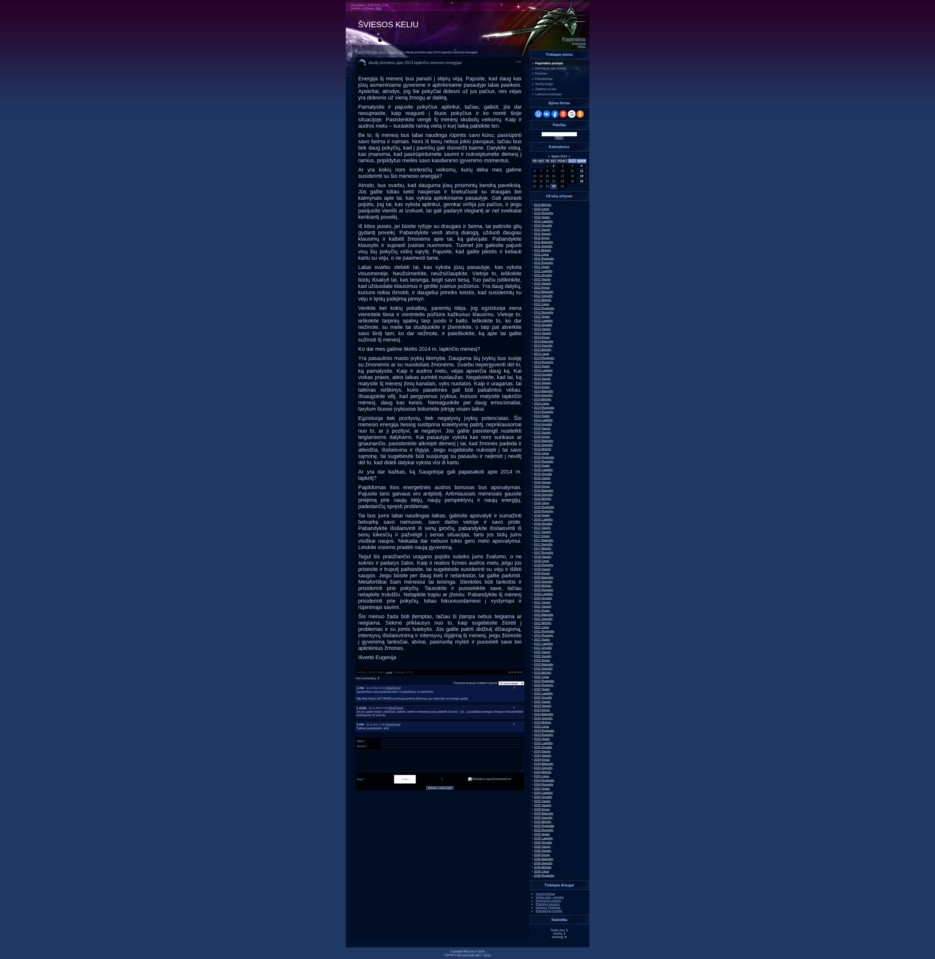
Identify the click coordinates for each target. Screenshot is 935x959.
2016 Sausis (542, 478)
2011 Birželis (542, 250)
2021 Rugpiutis (544, 631)
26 (581, 181)
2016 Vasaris (542, 482)
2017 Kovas (542, 536)
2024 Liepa (541, 776)
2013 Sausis (542, 329)
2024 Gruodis (543, 797)
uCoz (487, 955)
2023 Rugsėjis (543, 735)
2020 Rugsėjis (543, 590)
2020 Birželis (542, 586)
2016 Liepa (541, 503)
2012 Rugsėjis (543, 312)
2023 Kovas (542, 710)
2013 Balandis (543, 341)
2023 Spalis (542, 739)
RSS (378, 8)
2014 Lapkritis (543, 420)
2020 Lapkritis (543, 594)
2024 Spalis (542, 788)
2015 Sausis (542, 428)
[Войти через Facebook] (555, 114)
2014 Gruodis (543, 424)
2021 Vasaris (542, 606)
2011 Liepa (541, 254)
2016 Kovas (542, 486)
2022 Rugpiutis (544, 681)
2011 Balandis (543, 242)
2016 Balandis (543, 490)
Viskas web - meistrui (550, 897)
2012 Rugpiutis (544, 308)
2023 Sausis (542, 701)
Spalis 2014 (559, 156)
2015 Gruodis (543, 474)
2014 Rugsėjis (543, 412)
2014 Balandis (543, 391)
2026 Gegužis (543, 863)
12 (581, 171)
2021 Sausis (542, 602)
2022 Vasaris (542, 656)
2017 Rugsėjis (543, 552)
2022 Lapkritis (543, 693)
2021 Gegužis (543, 619)
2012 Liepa (541, 304)
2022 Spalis (542, 689)
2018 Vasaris (542, 557)
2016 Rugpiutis (544, 507)
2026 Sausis (542, 846)
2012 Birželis (542, 300)
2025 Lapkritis (543, 838)
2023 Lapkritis (543, 743)
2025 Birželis (542, 822)
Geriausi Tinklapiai (548, 907)
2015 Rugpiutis (544, 457)
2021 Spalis (542, 639)
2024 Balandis (543, 764)
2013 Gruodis (543, 374)
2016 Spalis (542, 515)
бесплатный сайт (469, 955)
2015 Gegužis (543, 445)
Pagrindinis (574, 39)
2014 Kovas (542, 387)
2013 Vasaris (542, 333)
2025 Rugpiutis (544, 826)
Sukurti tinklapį (545, 894)
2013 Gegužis (543, 345)
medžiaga (393, 688)
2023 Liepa (541, 726)
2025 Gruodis (543, 842)
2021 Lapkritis (543, 644)
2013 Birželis (542, 349)
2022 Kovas (542, 660)
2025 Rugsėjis (543, 830)
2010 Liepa (541, 209)
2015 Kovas (542, 436)
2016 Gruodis (543, 523)
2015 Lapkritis (543, 470)
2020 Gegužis (543, 581)
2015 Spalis (542, 465)
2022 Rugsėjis (543, 685)
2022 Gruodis (543, 697)
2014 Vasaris (542, 383)
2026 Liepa (541, 871)
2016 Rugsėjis (543, 511)
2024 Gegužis (543, 768)
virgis (389, 672)
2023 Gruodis (543, 747)
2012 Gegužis (543, 296)
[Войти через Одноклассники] (580, 114)
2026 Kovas (542, 855)
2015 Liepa (541, 453)
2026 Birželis (542, 867)
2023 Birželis (542, 722)
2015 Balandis (543, 441)
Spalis (392, 52)
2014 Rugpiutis (544, 407)
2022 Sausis (542, 652)
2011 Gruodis (543, 275)
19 (581, 176)
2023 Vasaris (542, 706)
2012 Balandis (543, 292)
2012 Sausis (542, 279)
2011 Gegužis (543, 246)
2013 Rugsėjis (543, 362)
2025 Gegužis (543, 817)
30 (401, 52)
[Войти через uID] (538, 114)
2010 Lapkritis (543, 221)
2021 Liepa (541, 627)
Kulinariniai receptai (549, 911)
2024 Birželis (542, 772)
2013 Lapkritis (543, 370)
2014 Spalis (542, 416)
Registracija (579, 43)
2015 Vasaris (542, 432)
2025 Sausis (542, 801)
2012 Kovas (542, 287)
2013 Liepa (541, 354)
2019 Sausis (542, 569)
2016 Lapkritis (543, 519)
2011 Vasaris (542, 234)
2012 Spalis (542, 316)
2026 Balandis (543, 859)
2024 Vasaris (542, 755)
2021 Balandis (543, 615)
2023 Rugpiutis (544, 730)
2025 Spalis (542, 834)
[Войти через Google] (572, 114)
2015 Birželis (542, 449)
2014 (381, 52)
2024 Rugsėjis (543, 784)
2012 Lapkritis (543, 321)
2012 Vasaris (542, 283)
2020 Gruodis (543, 598)
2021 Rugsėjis (543, 635)
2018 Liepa (541, 561)
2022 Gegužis (543, 668)
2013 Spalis (542, 366)
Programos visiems (548, 900)
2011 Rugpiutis (544, 258)
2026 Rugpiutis (544, 875)
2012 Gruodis (543, 325)
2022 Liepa (541, 677)
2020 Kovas (542, 573)
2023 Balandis (543, 714)
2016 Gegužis (543, 494)
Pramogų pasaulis (548, 904)
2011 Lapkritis (543, 271)
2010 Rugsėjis (543, 213)
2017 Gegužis (543, 544)
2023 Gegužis (543, 718)
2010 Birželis (542, 205)
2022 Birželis (542, 672)
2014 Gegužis (543, 395)
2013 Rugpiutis (544, 358)
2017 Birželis (542, 548)
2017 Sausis (542, 528)
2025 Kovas (542, 809)
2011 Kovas (542, 238)
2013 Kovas (542, 337)
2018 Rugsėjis (543, 565)
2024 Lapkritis (543, 793)
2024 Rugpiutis (544, 780)
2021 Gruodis (543, 648)
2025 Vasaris (542, 805)
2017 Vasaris (542, 532)
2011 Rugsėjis (543, 263)
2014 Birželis (542, 399)
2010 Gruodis (543, 225)
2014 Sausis (542, 378)
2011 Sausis (542, 229)
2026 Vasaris (542, 851)
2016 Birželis (542, 499)
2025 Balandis (543, 813)
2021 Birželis (542, 623)
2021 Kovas (542, 610)
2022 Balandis (543, 664)
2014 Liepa (541, 403)
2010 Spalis (542, 217)
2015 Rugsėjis (543, 461)
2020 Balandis (543, 577)
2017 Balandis (543, 540)
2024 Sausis (542, 751)
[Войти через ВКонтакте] (546, 114)
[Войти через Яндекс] (563, 114)
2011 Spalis (542, 267)
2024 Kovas (542, 759)
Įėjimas (581, 46)
